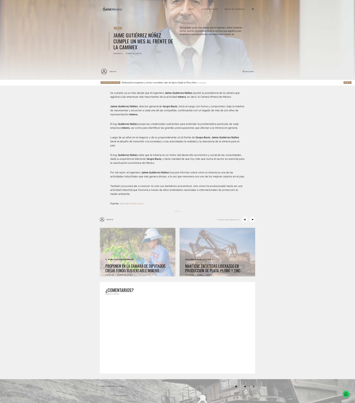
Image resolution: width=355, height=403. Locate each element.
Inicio (191, 9)
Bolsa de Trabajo (234, 9)
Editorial (113, 71)
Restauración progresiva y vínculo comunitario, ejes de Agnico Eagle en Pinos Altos (164, 82)
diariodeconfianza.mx (132, 203)
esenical (118, 53)
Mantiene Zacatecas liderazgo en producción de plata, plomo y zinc (212, 268)
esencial (110, 275)
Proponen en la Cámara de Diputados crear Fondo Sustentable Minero (135, 268)
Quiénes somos (209, 9)
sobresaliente (134, 53)
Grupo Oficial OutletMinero (119, 395)
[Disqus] (177, 332)
